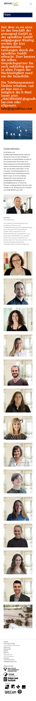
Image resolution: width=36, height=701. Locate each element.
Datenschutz (7, 649)
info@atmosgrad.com (10, 661)
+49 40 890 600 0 (9, 660)
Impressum (7, 647)
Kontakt (6, 651)
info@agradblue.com (16, 108)
